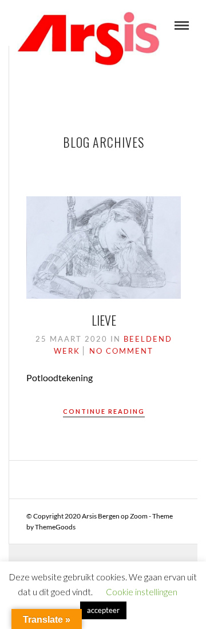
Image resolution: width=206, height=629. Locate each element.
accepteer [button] (103, 610)
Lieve (104, 320)
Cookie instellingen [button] (141, 592)
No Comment (121, 350)
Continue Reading (104, 411)
